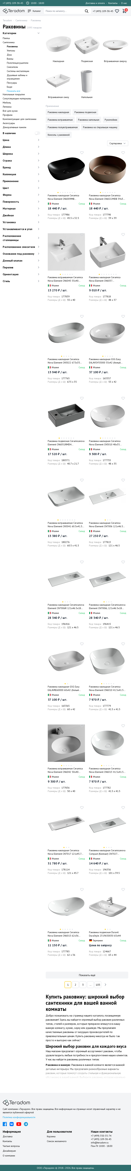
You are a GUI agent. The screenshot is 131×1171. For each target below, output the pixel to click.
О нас (124, 3)
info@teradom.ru (99, 1142)
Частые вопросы (11, 1146)
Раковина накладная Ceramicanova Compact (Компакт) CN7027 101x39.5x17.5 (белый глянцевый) (107, 852)
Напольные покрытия (14, 94)
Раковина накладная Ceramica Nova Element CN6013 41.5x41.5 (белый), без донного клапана (106, 770)
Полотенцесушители (17, 62)
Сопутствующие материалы (17, 98)
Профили (7, 114)
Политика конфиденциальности (19, 1117)
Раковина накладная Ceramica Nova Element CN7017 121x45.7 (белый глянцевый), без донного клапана (65, 852)
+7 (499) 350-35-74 (101, 1135)
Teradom (7, 20)
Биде (9, 86)
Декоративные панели (14, 127)
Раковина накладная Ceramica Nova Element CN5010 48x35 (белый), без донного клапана (104, 442)
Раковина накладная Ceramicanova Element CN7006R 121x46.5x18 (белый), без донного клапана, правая (66, 606)
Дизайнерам (9, 1150)
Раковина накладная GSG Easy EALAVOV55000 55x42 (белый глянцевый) (105, 361)
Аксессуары (9, 123)
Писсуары (12, 82)
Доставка (7, 1136)
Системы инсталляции (18, 71)
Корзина (51, 1136)
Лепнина (7, 106)
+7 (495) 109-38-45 (13, 3)
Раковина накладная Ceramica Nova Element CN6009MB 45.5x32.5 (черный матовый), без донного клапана (65, 197)
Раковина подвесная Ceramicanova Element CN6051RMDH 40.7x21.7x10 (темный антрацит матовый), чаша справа (66, 442)
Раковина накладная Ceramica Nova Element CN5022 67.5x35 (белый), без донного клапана (64, 361)
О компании (9, 1155)
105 (98, 984)
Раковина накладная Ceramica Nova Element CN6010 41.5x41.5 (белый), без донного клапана (106, 688)
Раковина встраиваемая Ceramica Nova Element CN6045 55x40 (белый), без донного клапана (65, 279)
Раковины (36, 20)
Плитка (6, 38)
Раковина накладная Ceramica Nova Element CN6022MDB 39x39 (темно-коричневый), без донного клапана (107, 197)
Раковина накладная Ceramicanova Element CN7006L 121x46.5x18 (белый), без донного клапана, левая (107, 606)
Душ (9, 54)
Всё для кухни (10, 110)
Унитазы (11, 50)
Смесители (12, 67)
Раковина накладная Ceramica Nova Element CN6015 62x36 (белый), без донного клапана (63, 934)
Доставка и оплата (95, 3)
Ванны (10, 58)
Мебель (7, 102)
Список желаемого (57, 1141)
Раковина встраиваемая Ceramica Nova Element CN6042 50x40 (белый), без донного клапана (65, 770)
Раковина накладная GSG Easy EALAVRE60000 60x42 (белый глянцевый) (63, 688)
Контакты (113, 3)
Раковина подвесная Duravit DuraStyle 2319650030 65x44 (105, 934)
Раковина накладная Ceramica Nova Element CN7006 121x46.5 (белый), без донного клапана (106, 524)
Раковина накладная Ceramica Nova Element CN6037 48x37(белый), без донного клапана (104, 279)
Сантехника (21, 20)
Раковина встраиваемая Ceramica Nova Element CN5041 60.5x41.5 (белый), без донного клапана (65, 524)
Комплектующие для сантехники (19, 119)
